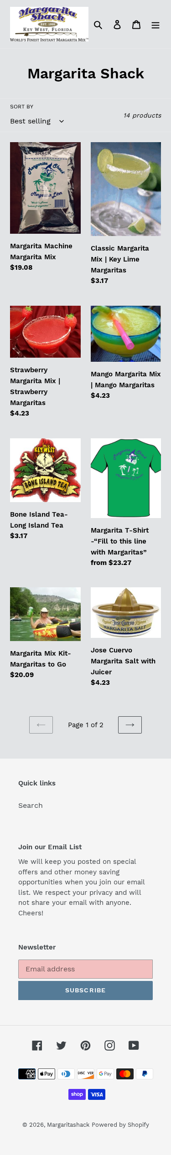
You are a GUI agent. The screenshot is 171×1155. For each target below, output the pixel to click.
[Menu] (155, 24)
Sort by (21, 106)
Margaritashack (68, 1124)
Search (30, 805)
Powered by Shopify (120, 1124)
